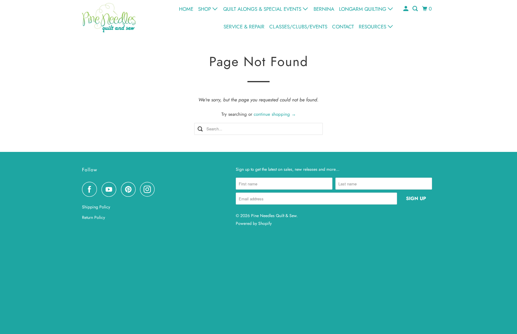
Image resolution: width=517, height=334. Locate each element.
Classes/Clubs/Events (298, 26)
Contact (343, 26)
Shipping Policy (96, 207)
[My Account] (406, 9)
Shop (205, 9)
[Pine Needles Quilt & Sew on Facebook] (91, 189)
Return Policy (93, 217)
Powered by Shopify (254, 223)
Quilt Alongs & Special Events (263, 9)
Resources (373, 26)
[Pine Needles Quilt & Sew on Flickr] (160, 189)
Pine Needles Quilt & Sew (273, 216)
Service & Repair (243, 26)
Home (186, 9)
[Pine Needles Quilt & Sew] (109, 17)
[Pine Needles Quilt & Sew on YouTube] (110, 189)
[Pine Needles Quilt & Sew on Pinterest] (130, 189)
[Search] (415, 9)
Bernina (324, 9)
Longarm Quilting (363, 9)
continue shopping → (275, 114)
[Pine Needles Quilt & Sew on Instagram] (149, 189)
